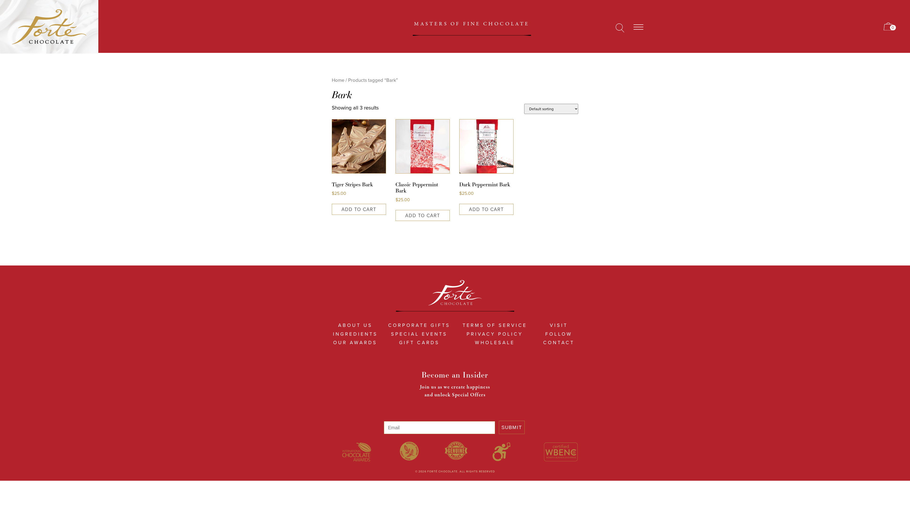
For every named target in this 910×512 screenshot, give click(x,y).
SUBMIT (511, 427)
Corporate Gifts (419, 325)
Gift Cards (419, 342)
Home (338, 80)
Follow (558, 334)
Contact (558, 342)
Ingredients (355, 334)
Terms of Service (495, 325)
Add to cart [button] (358, 209)
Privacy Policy (495, 334)
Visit (559, 325)
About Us (355, 325)
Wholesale (495, 342)
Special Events (419, 334)
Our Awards (355, 342)
